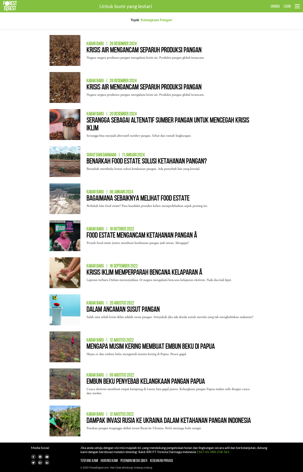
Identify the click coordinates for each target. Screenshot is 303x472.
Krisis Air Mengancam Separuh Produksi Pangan (144, 50)
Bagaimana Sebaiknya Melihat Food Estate (138, 198)
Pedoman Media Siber (133, 460)
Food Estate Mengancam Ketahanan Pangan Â (142, 235)
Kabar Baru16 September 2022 (112, 265)
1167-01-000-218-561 (213, 452)
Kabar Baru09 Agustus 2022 (110, 374)
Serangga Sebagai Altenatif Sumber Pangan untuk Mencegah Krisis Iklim (168, 124)
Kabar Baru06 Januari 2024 (110, 191)
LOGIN (287, 6)
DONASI (275, 6)
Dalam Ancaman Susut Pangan (123, 309)
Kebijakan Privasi (161, 460)
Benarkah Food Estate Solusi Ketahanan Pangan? (147, 161)
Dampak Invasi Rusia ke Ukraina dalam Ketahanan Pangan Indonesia (169, 420)
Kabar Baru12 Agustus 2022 (110, 339)
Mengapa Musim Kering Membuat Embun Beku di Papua (151, 346)
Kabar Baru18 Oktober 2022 (110, 228)
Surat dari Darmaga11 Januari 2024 (116, 154)
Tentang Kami (89, 460)
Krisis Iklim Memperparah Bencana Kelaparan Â (145, 272)
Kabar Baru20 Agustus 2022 (110, 302)
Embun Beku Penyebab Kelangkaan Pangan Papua (146, 381)
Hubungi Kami (109, 460)
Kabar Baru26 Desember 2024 (112, 43)
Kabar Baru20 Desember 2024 (112, 113)
